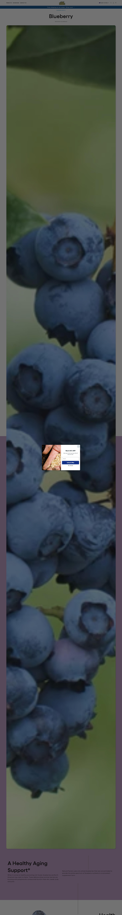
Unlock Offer (70, 463)
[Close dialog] (78, 446)
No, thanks (70, 465)
